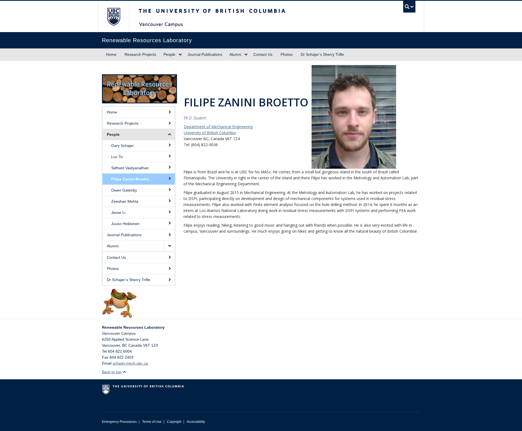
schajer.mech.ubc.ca (130, 363)
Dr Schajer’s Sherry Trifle (322, 54)
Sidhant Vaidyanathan (130, 168)
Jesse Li (118, 212)
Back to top (112, 372)
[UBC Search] (409, 7)
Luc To (117, 157)
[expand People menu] (180, 55)
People (169, 54)
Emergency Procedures (119, 422)
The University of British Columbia (113, 16)
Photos (287, 54)
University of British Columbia (210, 132)
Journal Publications (205, 54)
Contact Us (262, 54)
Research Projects (140, 54)
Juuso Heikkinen (125, 223)
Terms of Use (151, 422)
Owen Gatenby (124, 190)
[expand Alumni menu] (246, 55)
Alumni (235, 54)
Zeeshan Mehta (124, 201)
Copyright (174, 422)
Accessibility (196, 422)
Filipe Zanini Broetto (130, 179)
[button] (169, 134)
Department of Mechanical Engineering (218, 126)
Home (111, 54)
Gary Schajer (122, 145)
